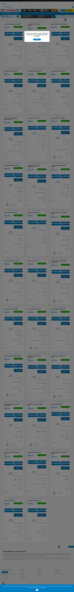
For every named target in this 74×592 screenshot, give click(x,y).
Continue (37, 39)
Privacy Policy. (43, 587)
